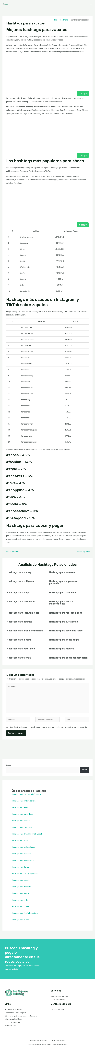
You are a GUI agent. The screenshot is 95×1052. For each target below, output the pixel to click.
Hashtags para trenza (19, 657)
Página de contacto (57, 1009)
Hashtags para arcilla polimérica (25, 630)
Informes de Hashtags (13, 1019)
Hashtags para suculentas (63, 621)
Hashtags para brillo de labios (23, 847)
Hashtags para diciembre (21, 867)
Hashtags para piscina (19, 639)
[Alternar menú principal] (90, 4)
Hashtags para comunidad (22, 827)
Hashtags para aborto (20, 893)
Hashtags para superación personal (63, 582)
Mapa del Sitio (10, 1025)
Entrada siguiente (84, 552)
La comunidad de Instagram (15, 1013)
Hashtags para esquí (18, 592)
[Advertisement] (47, 72)
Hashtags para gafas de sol (22, 814)
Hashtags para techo (20, 900)
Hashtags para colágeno (20, 581)
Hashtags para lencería (21, 820)
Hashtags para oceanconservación (68, 657)
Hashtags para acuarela (62, 572)
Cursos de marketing (13, 1022)
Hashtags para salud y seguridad (24, 873)
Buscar (9, 765)
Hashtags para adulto (20, 807)
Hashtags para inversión (21, 854)
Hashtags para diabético (21, 887)
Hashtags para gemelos (21, 880)
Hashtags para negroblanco (23, 860)
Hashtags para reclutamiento (23, 612)
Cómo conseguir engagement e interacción (21, 1016)
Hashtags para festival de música (25, 913)
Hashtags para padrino (19, 621)
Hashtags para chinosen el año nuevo (26, 794)
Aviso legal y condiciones (38, 1040)
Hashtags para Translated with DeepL (27, 834)
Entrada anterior (11, 552)
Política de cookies (58, 1040)
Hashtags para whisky (19, 572)
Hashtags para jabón (20, 840)
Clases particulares (58, 999)
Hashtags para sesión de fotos (66, 630)
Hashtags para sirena (20, 906)
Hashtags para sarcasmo (21, 601)
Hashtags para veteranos (21, 648)
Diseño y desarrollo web (60, 996)
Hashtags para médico (61, 648)
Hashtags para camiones (62, 592)
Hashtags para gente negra (64, 639)
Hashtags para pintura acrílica (24, 801)
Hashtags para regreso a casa (65, 612)
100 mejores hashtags (13, 1009)
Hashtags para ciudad (20, 920)
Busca (84, 770)
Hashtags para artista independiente (61, 602)
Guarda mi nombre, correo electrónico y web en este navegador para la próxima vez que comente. (48, 727)
